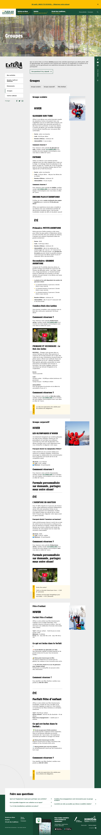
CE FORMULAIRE (51, 149)
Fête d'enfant (62, 86)
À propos (90, 12)
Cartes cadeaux (12, 95)
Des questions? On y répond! (40, 71)
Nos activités (11, 75)
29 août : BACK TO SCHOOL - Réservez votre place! (50, 4)
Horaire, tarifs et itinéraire (12, 80)
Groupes (9, 91)
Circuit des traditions (58, 12)
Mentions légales (92, 825)
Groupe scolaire (36, 86)
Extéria (40, 12)
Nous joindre (82, 12)
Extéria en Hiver (23, 12)
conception (91, 827)
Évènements (11, 86)
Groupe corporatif (49, 86)
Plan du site (84, 825)
